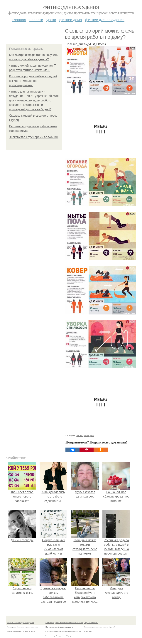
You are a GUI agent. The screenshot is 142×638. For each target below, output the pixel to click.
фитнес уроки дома (85, 435)
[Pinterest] (87, 450)
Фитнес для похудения (71, 7)
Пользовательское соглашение (69, 622)
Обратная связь (91, 622)
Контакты (49, 622)
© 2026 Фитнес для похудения (20, 622)
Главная (19, 19)
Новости (36, 19)
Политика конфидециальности (59, 627)
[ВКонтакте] (72, 450)
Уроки (51, 19)
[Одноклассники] (101, 450)
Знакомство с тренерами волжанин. (33, 137)
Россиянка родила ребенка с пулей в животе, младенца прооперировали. (33, 81)
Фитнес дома (70, 19)
